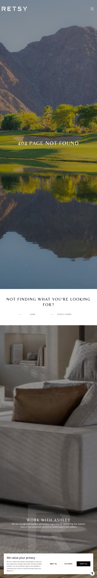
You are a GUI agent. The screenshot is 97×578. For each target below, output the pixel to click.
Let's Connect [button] (50, 537)
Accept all (83, 564)
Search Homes (64, 314)
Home (32, 314)
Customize (68, 564)
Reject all (53, 564)
